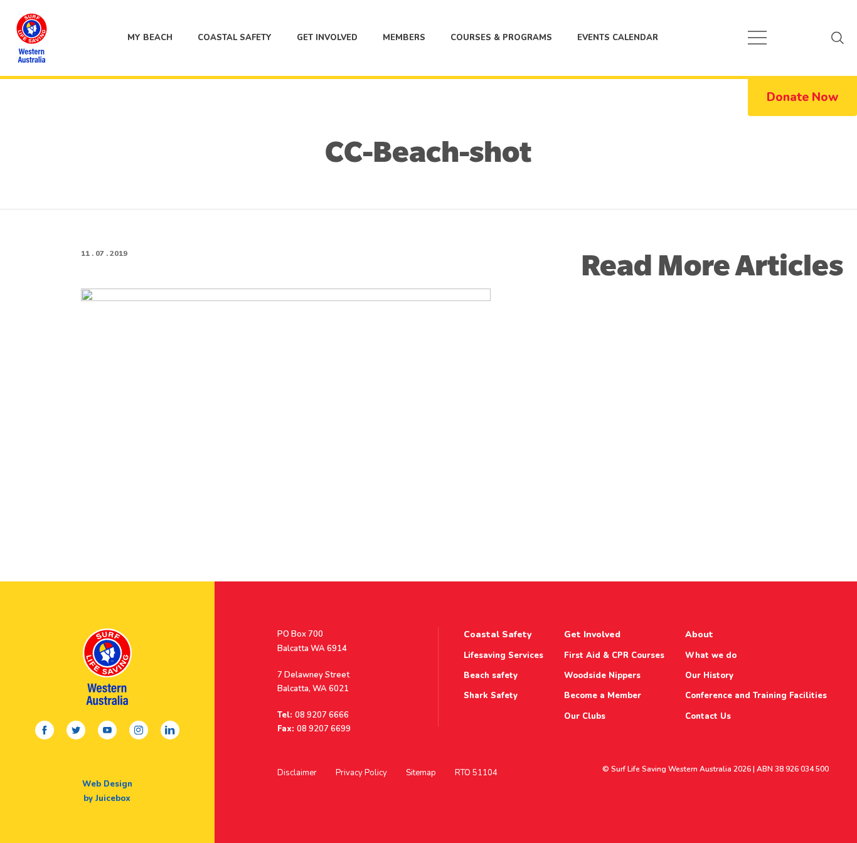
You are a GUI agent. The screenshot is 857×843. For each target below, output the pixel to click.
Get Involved (327, 37)
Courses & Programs (501, 37)
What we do (711, 655)
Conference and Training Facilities (756, 695)
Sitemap (421, 772)
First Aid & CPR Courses (614, 655)
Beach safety (491, 675)
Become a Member (602, 695)
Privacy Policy (361, 772)
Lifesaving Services (503, 655)
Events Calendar (617, 37)
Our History (709, 675)
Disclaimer (297, 772)
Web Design (107, 784)
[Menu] (757, 37)
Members (404, 37)
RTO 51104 (476, 772)
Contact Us (708, 716)
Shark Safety (491, 695)
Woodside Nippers (602, 675)
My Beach (31, 38)
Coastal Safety (235, 37)
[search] (838, 38)
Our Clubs (584, 716)
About (699, 634)
